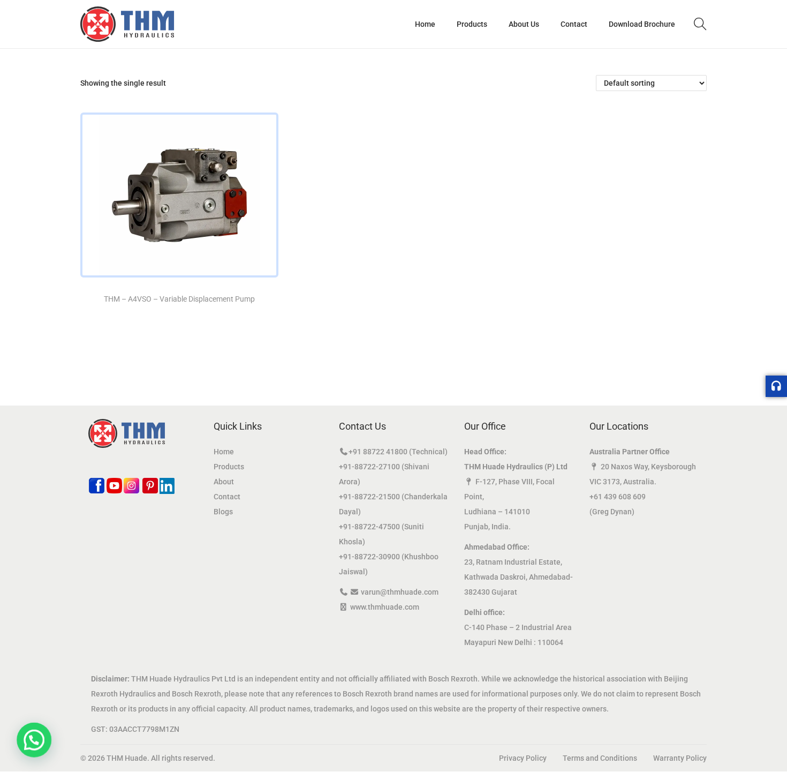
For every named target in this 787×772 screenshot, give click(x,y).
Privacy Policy (523, 758)
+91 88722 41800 (378, 451)
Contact (227, 496)
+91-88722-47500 (369, 526)
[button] (31, 741)
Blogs (223, 511)
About (224, 481)
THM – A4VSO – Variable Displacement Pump (179, 299)
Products (229, 466)
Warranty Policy (680, 758)
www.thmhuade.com (384, 607)
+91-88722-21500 (369, 496)
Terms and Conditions (600, 758)
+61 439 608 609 (617, 496)
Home (224, 451)
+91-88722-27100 (369, 466)
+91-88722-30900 (369, 556)
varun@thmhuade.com (399, 592)
